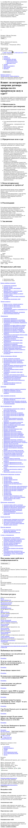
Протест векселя (8, 368)
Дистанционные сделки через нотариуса (14, 360)
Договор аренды (8, 477)
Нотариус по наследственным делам (13, 429)
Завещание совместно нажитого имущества (15, 389)
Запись (3, 38)
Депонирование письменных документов (14, 312)
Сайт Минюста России (5, 611)
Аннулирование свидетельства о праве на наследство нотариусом (14, 409)
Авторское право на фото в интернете (13, 505)
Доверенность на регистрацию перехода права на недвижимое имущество (15, 335)
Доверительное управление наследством (14, 519)
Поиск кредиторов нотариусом (11, 313)
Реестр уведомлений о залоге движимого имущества (9, 621)
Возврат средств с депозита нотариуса (13, 304)
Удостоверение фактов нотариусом (12, 382)
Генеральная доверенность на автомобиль (14, 320)
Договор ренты (7, 493)
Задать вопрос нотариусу (18, 731)
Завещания (3, 386)
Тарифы (6, 64)
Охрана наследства (5, 516)
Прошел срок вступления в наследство (13, 450)
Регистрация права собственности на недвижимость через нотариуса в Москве (14, 551)
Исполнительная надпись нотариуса (13, 361)
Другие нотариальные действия (9, 356)
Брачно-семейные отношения (8, 283)
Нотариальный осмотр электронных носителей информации (13, 511)
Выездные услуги (11, 63)
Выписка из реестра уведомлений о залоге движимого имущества (14, 399)
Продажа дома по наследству (11, 443)
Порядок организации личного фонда (13, 366)
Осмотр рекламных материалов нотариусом (15, 365)
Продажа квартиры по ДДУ (11, 544)
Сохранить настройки (11, 826)
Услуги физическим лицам (10, 752)
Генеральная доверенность (10, 318)
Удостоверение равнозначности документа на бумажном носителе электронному (15, 376)
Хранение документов (9, 384)
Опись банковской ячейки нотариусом (13, 520)
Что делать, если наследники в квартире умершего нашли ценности (14, 524)
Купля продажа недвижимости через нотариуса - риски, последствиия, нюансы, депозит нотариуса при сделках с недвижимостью (14, 497)
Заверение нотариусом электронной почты (15, 506)
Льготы (5, 754)
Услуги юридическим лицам (11, 753)
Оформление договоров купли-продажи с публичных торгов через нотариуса (14, 539)
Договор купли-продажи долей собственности (15, 486)
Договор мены (7, 491)
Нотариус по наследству (10, 430)
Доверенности (4, 316)
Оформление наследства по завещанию (14, 434)
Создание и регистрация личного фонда (14, 374)
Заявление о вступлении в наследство (13, 422)
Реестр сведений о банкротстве (5, 625)
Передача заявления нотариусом (12, 532)
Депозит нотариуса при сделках (12, 305)
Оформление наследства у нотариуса (13, 439)
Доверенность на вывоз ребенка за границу (15, 325)
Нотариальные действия (10, 59)
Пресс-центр (7, 67)
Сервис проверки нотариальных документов (7, 637)
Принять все (4, 786)
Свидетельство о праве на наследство (13, 453)
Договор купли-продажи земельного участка (15, 487)
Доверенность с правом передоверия (13, 345)
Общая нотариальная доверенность (13, 348)
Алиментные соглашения (10, 285)
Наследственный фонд (9, 427)
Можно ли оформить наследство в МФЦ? (14, 424)
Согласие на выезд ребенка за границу (13, 293)
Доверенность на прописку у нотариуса (14, 330)
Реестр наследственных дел (6, 599)
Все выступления (5, 731)
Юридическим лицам (12, 61)
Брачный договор (8, 287)
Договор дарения (8, 478)
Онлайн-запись (4, 563)
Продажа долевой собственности (12, 543)
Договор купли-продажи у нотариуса (13, 490)
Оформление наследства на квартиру (13, 433)
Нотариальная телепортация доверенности (14, 346)
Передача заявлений (6, 527)
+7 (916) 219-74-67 (18, 52)
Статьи (5, 750)
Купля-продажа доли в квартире (12, 537)
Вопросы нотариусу (9, 748)
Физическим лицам (12, 60)
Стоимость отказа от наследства (12, 458)
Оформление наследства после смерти (13, 435)
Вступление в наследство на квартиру (13, 412)
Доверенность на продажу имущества (13, 329)
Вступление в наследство (10, 411)
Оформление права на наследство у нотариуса (15, 442)
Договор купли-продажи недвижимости (14, 489)
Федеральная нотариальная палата (6, 607)
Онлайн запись (6, 71)
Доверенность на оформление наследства (14, 326)
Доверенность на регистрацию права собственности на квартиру (13, 343)
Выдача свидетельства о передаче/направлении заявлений (12, 530)
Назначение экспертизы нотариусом (13, 509)
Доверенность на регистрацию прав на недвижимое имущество (13, 338)
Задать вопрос (4, 249)
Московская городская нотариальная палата (6, 603)
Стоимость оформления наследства (13, 462)
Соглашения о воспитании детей (12, 299)
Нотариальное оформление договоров (10, 474)
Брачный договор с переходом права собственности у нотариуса (13, 291)
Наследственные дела (6, 406)
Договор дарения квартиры (11, 479)
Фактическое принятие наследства (12, 472)
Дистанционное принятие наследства (13, 418)
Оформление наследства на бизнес (12, 431)
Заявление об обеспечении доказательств (14, 507)
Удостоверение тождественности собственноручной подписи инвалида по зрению (14, 380)
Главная (6, 56)
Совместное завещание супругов (12, 390)
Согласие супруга (8, 295)
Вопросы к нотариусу (9, 65)
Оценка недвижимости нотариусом (13, 541)
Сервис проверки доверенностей (5, 615)
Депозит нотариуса (5, 301)
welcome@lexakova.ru (6, 738)
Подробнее (3, 658)
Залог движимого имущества (8, 395)
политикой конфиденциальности (9, 785)
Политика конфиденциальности (9, 778)
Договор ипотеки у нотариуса (11, 482)
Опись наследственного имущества (13, 522)
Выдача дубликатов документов (12, 358)
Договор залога (7, 481)
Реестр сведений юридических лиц (5, 629)
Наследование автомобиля (10, 426)
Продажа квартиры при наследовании (13, 445)
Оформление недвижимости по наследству (15, 441)
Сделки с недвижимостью (7, 535)
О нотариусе (7, 57)
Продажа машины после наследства (13, 446)
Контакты (6, 68)
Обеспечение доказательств (8, 502)
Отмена (3, 826)
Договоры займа (8, 494)
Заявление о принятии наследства (12, 423)
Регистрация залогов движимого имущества (15, 401)
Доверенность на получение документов (14, 328)
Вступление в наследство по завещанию (14, 414)
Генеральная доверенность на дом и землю (14, 321)
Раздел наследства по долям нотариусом (14, 451)
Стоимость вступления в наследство (13, 454)
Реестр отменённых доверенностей (6, 633)
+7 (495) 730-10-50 (7, 52)
